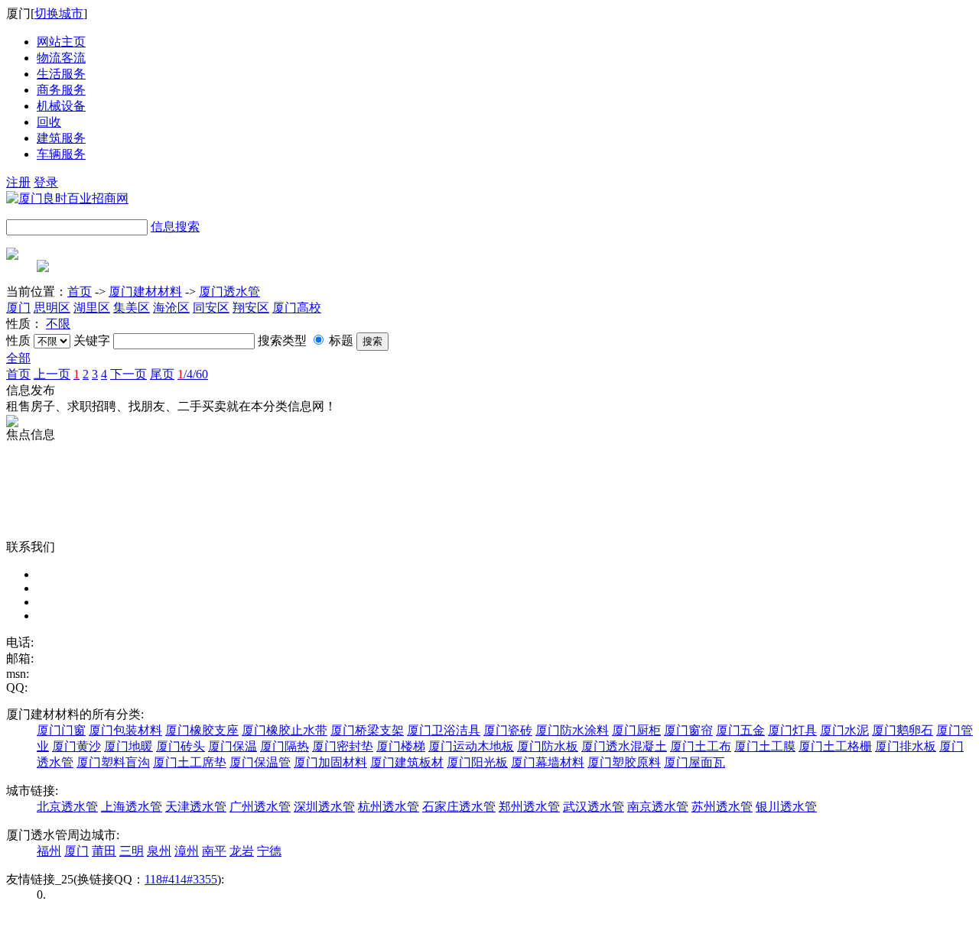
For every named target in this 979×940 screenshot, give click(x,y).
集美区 (131, 307)
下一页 (128, 374)
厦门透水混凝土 (624, 746)
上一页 (52, 374)
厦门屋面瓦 (694, 762)
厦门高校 (296, 307)
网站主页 (61, 41)
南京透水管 (657, 806)
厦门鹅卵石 (902, 730)
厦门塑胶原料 (624, 762)
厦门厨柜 (636, 730)
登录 (46, 182)
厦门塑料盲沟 (113, 762)
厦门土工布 (700, 746)
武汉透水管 (593, 806)
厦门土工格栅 (835, 746)
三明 (131, 850)
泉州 (159, 850)
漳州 (186, 850)
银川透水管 (786, 806)
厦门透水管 (229, 291)
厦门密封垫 (342, 746)
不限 (58, 323)
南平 (214, 850)
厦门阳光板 (477, 762)
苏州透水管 (722, 806)
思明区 (52, 307)
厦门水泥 (844, 730)
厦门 (18, 307)
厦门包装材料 (125, 730)
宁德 (269, 850)
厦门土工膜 (764, 746)
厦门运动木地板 (471, 746)
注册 (18, 182)
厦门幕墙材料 (547, 762)
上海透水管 (131, 806)
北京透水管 (67, 806)
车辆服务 (61, 153)
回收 (49, 121)
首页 (79, 291)
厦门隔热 (284, 746)
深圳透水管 (324, 806)
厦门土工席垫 (189, 762)
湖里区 (91, 307)
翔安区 (251, 307)
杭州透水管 (388, 806)
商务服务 (61, 89)
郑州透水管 (529, 806)
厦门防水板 (547, 746)
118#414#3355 (181, 879)
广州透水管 (260, 806)
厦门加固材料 (330, 762)
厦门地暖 (128, 746)
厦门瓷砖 (507, 730)
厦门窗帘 (688, 730)
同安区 (211, 307)
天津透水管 (195, 806)
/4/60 (192, 374)
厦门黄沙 (76, 746)
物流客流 (61, 57)
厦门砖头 (180, 746)
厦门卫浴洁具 (443, 730)
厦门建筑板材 (407, 762)
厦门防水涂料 (572, 730)
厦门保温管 (260, 762)
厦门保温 (232, 746)
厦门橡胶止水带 (284, 730)
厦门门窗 (61, 730)
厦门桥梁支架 (367, 730)
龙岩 (241, 850)
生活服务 (61, 73)
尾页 (162, 374)
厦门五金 (740, 730)
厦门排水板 (905, 746)
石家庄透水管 (459, 806)
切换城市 (58, 13)
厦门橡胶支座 (202, 730)
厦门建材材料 (145, 291)
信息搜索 (175, 226)
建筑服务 (61, 137)
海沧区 (171, 307)
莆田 (104, 850)
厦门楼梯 (400, 746)
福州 (49, 850)
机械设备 (61, 105)
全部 (18, 358)
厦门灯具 (792, 730)
